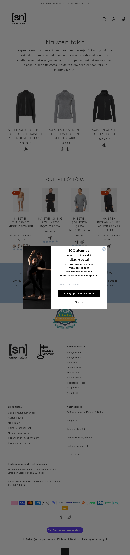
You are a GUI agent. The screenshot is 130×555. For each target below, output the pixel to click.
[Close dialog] (104, 249)
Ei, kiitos (79, 302)
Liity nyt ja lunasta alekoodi (79, 293)
